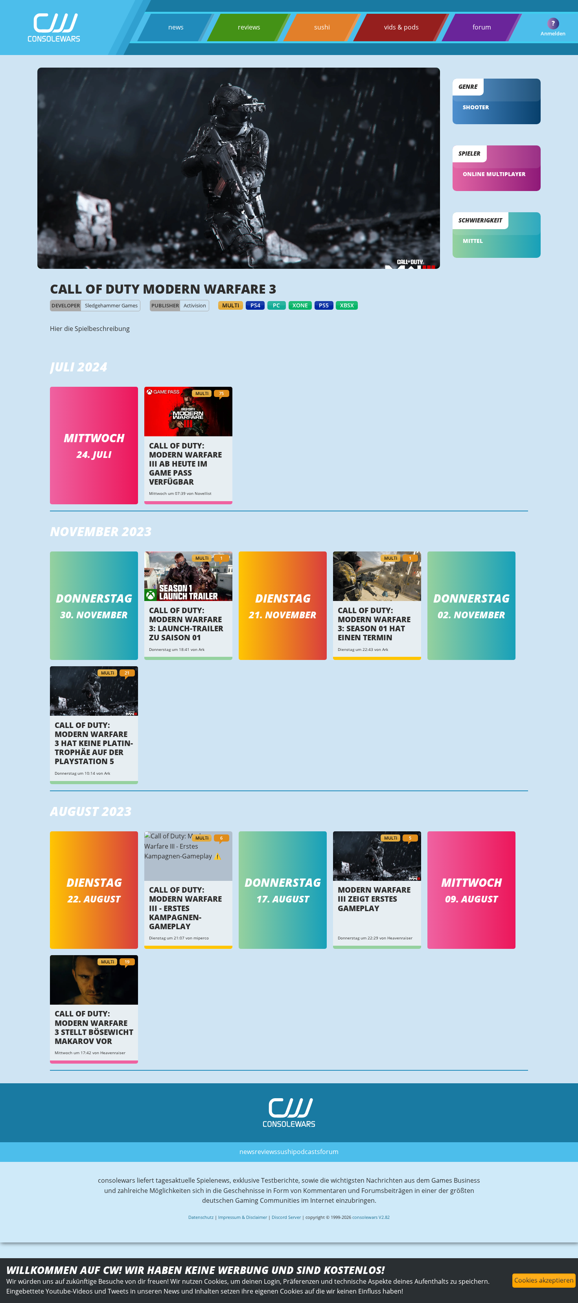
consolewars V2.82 (371, 1217)
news (176, 27)
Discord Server (286, 1217)
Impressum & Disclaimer (242, 1217)
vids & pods (401, 27)
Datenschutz (201, 1217)
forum (482, 27)
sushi (322, 27)
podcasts (306, 1151)
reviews (249, 27)
